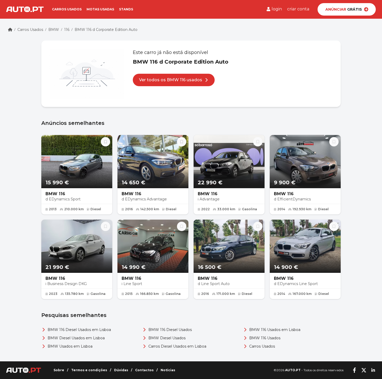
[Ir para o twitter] (363, 370)
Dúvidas (121, 370)
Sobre (59, 370)
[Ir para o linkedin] (373, 370)
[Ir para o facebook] (354, 370)
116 (66, 29)
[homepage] (10, 30)
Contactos (144, 370)
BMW (53, 29)
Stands (126, 9)
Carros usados (67, 9)
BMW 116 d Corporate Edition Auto (106, 29)
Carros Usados (30, 29)
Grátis (343, 9)
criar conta (298, 8)
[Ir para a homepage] (25, 9)
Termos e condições (89, 370)
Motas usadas (100, 9)
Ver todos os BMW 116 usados (170, 79)
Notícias (168, 370)
